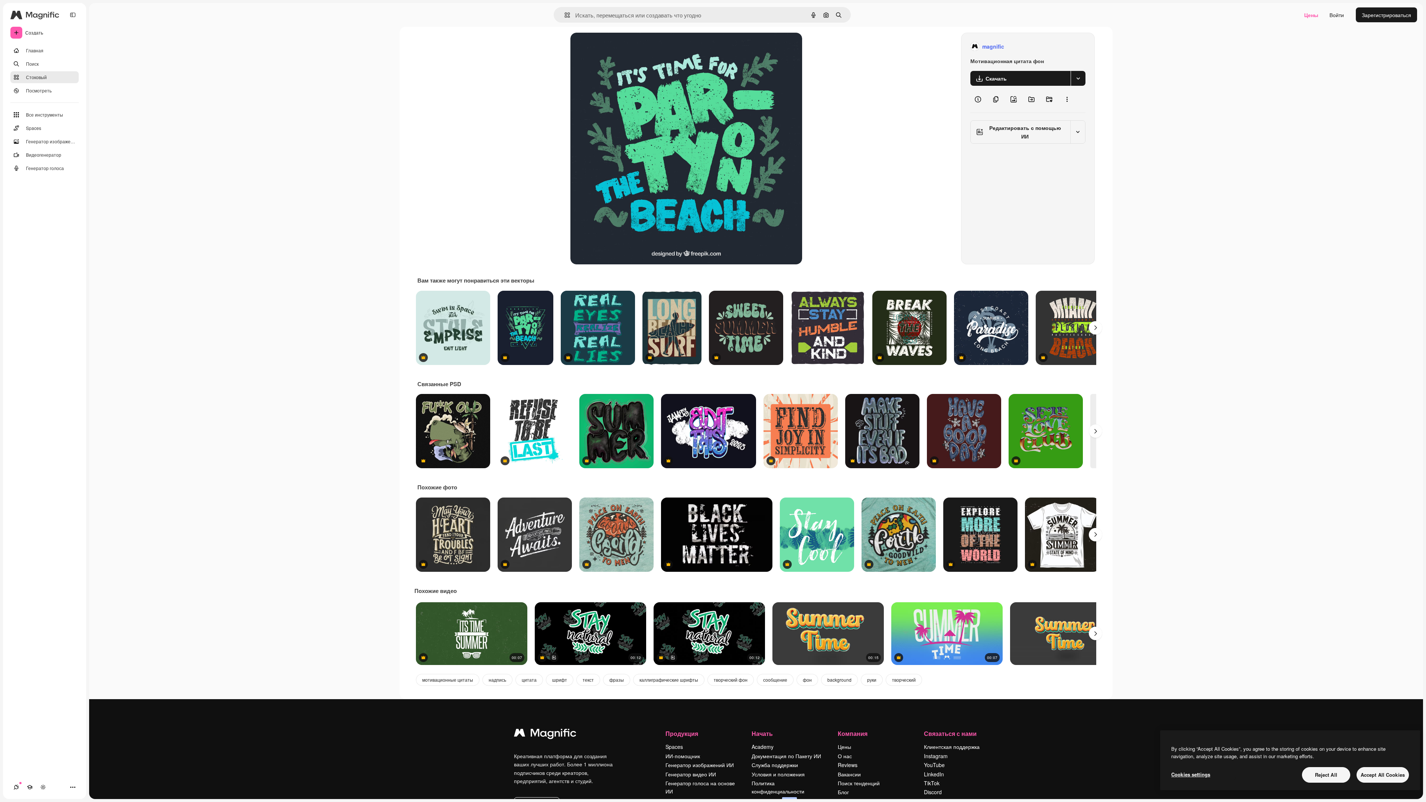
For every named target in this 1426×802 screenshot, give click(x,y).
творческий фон (731, 680)
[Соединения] (16, 787)
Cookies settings (1190, 774)
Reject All (1326, 774)
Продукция (681, 733)
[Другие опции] (1066, 99)
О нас (845, 756)
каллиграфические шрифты (668, 680)
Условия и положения (778, 774)
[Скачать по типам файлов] (1078, 78)
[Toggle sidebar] (73, 15)
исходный (620, 46)
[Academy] (30, 787)
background (839, 680)
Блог (843, 792)
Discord (933, 792)
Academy (763, 746)
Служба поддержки (775, 765)
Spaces (674, 746)
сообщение (775, 680)
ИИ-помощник (682, 756)
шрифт (559, 680)
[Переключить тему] (43, 787)
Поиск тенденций (859, 783)
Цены (1311, 15)
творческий (904, 680)
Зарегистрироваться (1386, 15)
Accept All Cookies (1383, 774)
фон (807, 680)
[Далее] (1095, 328)
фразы (616, 680)
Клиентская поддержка (952, 746)
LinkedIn (934, 774)
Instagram (936, 756)
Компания (852, 733)
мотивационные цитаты (447, 680)
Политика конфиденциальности (778, 787)
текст (588, 680)
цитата (529, 680)
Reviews (847, 765)
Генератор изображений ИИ (699, 765)
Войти (1336, 15)
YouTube (934, 765)
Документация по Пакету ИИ (786, 756)
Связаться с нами (950, 733)
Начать (762, 733)
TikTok (932, 783)
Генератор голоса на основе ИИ (700, 787)
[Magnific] (545, 734)
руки (871, 680)
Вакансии (849, 774)
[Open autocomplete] (564, 15)
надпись (497, 680)
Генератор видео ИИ (690, 774)
